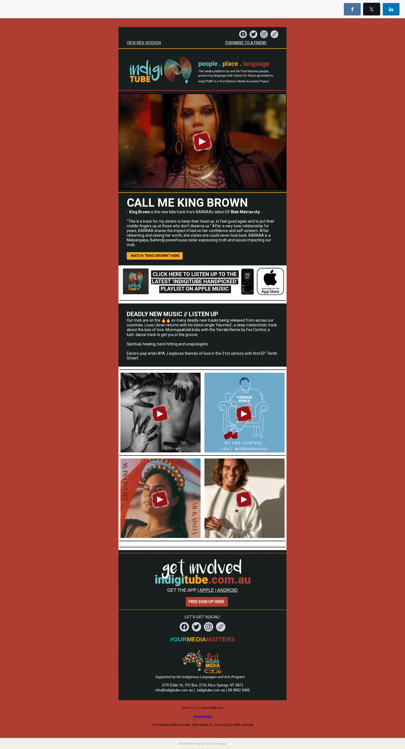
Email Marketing (189, 743)
